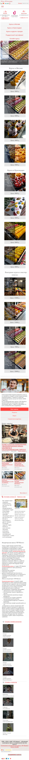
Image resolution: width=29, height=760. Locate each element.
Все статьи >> (23, 492)
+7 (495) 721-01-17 (5, 17)
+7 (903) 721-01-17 (5, 18)
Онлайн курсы (14, 38)
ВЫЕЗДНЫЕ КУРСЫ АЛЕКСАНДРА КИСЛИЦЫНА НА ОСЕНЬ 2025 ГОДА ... (19, 464)
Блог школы (14, 409)
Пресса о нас (21, 497)
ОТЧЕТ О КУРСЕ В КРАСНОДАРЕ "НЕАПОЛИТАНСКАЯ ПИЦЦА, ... (7, 464)
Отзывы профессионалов (13, 621)
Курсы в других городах (14, 31)
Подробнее (6, 54)
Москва (5, 13)
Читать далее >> (22, 451)
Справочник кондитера (14, 419)
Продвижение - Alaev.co (14, 754)
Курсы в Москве (14, 24)
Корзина (20, 3)
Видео (14, 415)
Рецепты (14, 412)
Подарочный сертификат (14, 35)
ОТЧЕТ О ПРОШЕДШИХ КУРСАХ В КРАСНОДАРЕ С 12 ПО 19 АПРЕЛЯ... (8, 480)
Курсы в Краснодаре (14, 28)
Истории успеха (9, 497)
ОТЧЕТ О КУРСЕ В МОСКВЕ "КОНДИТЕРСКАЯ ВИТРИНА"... (19, 481)
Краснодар (24, 13)
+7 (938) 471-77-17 (24, 17)
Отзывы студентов (11, 682)
